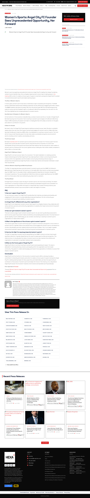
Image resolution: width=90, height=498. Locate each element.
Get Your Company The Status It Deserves (54, 479)
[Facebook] (5, 465)
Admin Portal (64, 5)
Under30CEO (8, 271)
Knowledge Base (51, 5)
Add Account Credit (40, 492)
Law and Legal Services (73, 426)
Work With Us (47, 463)
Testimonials (47, 460)
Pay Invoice (32, 492)
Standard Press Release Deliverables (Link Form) (55, 465)
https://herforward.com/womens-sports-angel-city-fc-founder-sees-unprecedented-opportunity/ (34, 89)
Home (6, 9)
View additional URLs (12, 364)
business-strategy (31, 426)
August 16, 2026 (17, 403)
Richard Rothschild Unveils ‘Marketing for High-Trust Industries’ (34, 430)
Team (46, 458)
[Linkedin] (11, 465)
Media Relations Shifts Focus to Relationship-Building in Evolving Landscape (33, 400)
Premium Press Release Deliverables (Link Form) (55, 467)
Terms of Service (59, 492)
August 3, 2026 (81, 406)
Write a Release (36, 5)
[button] (32, 364)
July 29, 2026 (37, 433)
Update (69, 5)
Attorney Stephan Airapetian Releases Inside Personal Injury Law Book (75, 430)
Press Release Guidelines (50, 473)
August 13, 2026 (61, 403)
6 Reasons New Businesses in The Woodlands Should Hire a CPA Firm (14, 399)
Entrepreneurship (51, 426)
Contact (58, 5)
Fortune (16, 266)
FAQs (46, 5)
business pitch (14, 141)
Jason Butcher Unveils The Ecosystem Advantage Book (55, 429)
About (41, 5)
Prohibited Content (49, 471)
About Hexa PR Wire (49, 456)
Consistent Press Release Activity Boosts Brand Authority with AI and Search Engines (14, 430)
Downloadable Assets (24, 492)
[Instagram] (14, 465)
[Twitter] (8, 465)
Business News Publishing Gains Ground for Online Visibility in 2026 (54, 399)
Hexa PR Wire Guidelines (50, 469)
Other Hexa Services (49, 492)
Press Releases (19, 5)
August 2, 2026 (21, 435)
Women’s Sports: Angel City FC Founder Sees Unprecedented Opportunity (28, 269)
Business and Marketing (12, 426)
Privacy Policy (67, 492)
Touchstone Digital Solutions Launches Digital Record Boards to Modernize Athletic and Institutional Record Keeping (76, 401)
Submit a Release (26, 5)
